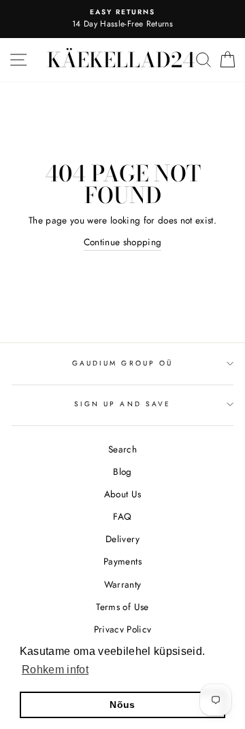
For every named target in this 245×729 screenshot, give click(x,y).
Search (122, 449)
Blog (122, 471)
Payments (122, 561)
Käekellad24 (121, 59)
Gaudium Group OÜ (122, 363)
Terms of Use (122, 607)
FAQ (122, 516)
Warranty (123, 584)
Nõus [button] (122, 704)
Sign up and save (122, 404)
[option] (122, 19)
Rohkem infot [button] (55, 669)
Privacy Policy (123, 629)
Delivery (122, 539)
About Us (123, 494)
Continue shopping (123, 242)
